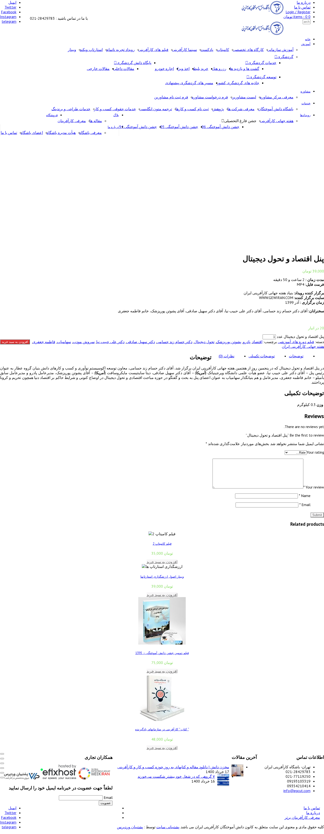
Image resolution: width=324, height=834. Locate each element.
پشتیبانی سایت (167, 827)
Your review (313, 487)
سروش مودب (84, 341)
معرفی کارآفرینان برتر (302, 817)
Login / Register (298, 11)
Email (304, 504)
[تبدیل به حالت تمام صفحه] (2, 758)
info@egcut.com (296, 790)
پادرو (246, 341)
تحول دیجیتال (204, 341)
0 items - (296, 16)
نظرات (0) (226, 356)
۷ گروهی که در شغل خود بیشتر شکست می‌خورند (176, 776)
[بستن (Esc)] (2, 768)
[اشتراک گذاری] (2, 763)
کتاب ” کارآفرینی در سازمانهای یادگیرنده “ (162, 729)
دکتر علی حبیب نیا (110, 341)
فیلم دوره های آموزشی (296, 341)
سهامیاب (64, 341)
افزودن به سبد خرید (15, 342)
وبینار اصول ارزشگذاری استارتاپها (162, 576)
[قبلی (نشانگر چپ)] (2, 773)
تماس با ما (302, 7)
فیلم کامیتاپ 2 (162, 543)
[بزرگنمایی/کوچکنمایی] (2, 754)
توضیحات (296, 356)
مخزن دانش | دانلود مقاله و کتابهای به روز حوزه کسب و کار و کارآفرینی (173, 767)
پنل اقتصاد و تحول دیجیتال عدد (300, 336)
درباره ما (303, 2)
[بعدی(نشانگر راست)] (2, 777)
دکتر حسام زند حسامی (174, 341)
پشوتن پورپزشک (228, 341)
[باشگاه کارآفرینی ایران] (262, 13)
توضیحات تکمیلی (262, 356)
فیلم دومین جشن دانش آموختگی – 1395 (162, 653)
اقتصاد (257, 341)
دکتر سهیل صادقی (140, 341)
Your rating (315, 452)
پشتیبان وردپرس (130, 827)
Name (304, 495)
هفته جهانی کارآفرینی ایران (303, 346)
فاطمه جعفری (43, 341)
